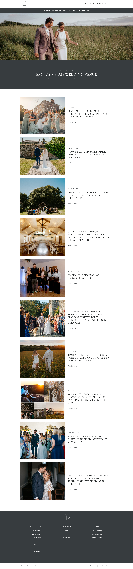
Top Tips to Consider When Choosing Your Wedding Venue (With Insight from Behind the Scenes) (87, 398)
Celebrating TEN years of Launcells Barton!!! (83, 276)
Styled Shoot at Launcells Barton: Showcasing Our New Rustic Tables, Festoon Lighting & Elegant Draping (88, 235)
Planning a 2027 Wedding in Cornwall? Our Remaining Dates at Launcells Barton (88, 114)
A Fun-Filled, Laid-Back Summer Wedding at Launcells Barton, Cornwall (87, 154)
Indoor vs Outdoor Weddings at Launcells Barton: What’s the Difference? (88, 195)
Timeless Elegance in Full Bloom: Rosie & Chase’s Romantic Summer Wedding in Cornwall (88, 358)
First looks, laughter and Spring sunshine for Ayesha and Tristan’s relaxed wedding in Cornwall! (88, 479)
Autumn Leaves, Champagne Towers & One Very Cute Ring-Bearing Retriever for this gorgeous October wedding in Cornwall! (87, 317)
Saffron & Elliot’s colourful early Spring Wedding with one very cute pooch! (87, 439)
